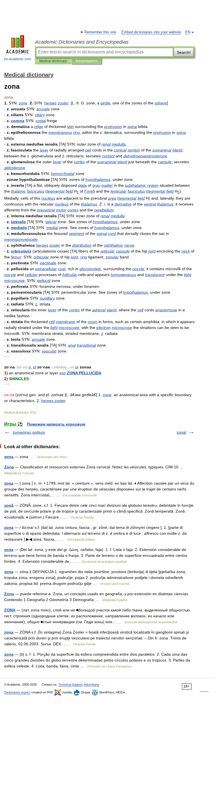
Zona (9, 467)
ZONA (9, 610)
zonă (8, 505)
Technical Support (70, 684)
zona (8, 456)
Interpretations (86, 61)
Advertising (91, 684)
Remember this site (100, 32)
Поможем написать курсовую (56, 424)
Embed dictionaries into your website (151, 32)
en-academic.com (17, 59)
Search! (184, 52)
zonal (181, 432)
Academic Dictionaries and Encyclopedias (81, 42)
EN (187, 32)
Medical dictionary (53, 61)
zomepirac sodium (29, 432)
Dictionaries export (17, 692)
